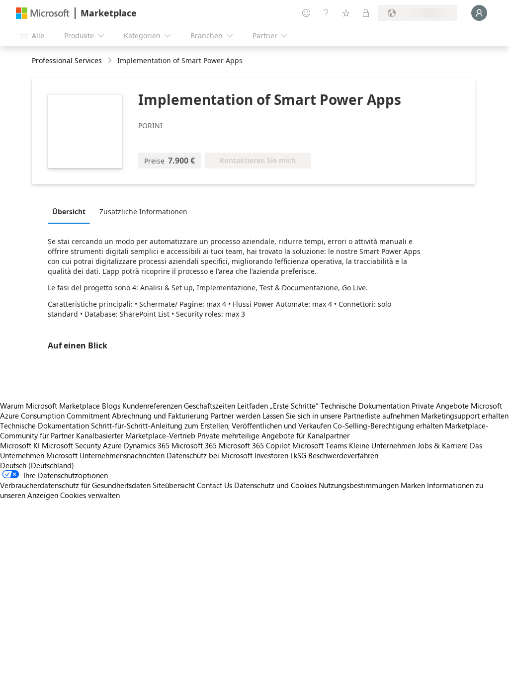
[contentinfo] (110, 61)
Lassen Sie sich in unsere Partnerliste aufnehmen (340, 416)
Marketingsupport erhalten (465, 416)
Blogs (111, 406)
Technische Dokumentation (365, 406)
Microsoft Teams (319, 445)
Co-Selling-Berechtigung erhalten (388, 425)
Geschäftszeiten (209, 406)
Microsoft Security (71, 445)
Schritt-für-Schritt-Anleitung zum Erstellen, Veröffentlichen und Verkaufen (211, 425)
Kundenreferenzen (152, 406)
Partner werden (235, 416)
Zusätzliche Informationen (143, 211)
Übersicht (68, 211)
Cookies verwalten (90, 495)
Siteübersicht (174, 485)
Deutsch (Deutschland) (37, 465)
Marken (413, 485)
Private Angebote (440, 406)
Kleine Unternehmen (382, 445)
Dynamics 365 (147, 445)
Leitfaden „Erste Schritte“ (278, 406)
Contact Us (214, 485)
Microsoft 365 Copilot (254, 445)
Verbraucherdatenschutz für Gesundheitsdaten (75, 485)
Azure (112, 445)
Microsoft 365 (194, 445)
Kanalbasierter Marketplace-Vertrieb (135, 435)
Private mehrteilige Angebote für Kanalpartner (273, 435)
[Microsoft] (43, 13)
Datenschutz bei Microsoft (210, 455)
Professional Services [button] (67, 60)
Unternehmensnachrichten (122, 455)
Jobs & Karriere (443, 445)
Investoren (271, 455)
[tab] (71, 211)
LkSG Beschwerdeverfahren (334, 455)
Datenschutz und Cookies (275, 485)
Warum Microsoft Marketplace (50, 406)
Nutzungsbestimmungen (359, 485)
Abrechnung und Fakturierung (160, 416)
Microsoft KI (20, 445)
